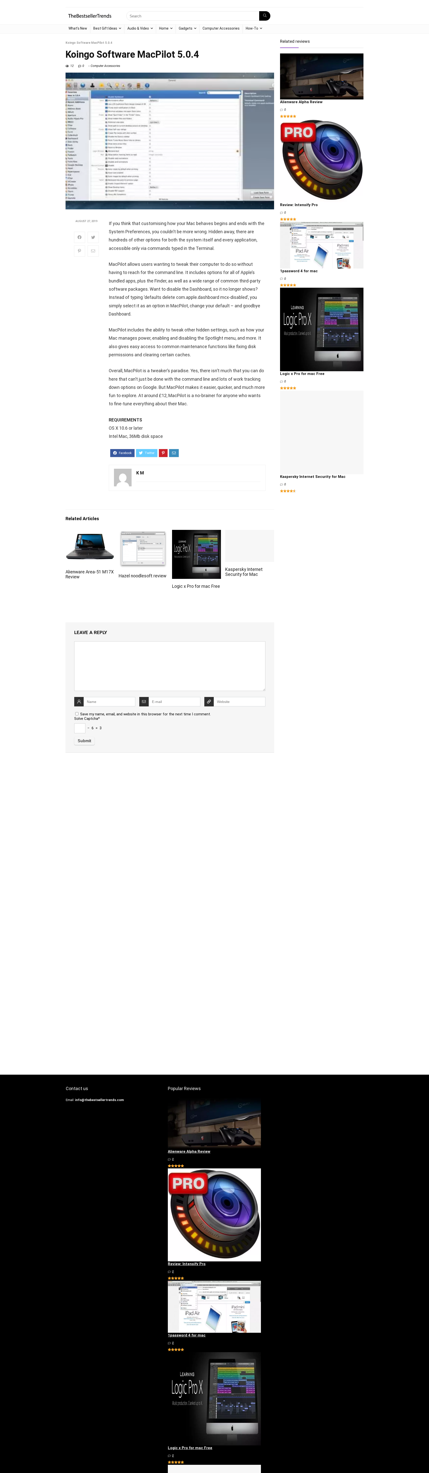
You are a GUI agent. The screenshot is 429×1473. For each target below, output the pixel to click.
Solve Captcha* (87, 718)
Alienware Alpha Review (301, 102)
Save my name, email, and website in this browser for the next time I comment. (145, 714)
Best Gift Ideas (105, 28)
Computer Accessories (221, 28)
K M (140, 472)
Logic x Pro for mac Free (196, 586)
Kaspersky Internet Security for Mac (244, 572)
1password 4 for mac (299, 271)
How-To (252, 28)
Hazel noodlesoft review (142, 575)
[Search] (264, 16)
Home (164, 28)
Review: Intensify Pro (299, 205)
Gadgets (185, 28)
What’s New (78, 28)
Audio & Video (138, 28)
